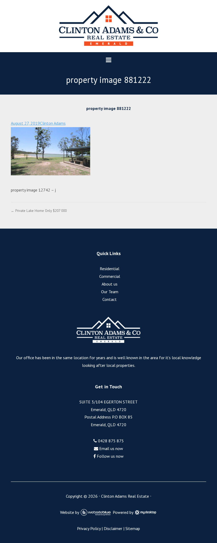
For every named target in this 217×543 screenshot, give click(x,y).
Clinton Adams (53, 123)
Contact (109, 299)
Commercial (109, 276)
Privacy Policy (89, 528)
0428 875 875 (110, 440)
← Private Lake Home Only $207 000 (39, 210)
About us (109, 284)
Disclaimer (113, 528)
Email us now (110, 448)
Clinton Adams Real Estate (125, 496)
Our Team (109, 291)
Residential (109, 268)
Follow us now (110, 456)
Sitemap (132, 528)
